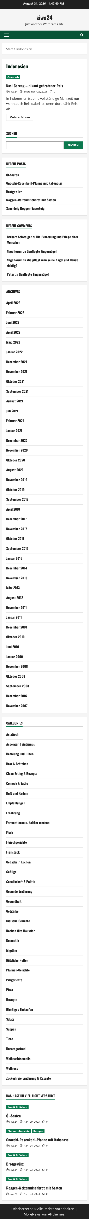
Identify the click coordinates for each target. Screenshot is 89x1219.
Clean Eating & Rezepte (21, 773)
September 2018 (17, 499)
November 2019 (16, 479)
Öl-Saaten (12, 174)
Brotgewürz (14, 191)
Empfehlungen (15, 802)
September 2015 (17, 548)
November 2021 (16, 371)
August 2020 (15, 469)
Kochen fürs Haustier (20, 930)
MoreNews (32, 1214)
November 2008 (17, 666)
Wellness (12, 1068)
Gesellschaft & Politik (20, 881)
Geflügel (11, 871)
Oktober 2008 (15, 676)
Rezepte (11, 999)
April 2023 (13, 302)
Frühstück (13, 852)
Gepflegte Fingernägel (42, 251)
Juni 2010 (12, 646)
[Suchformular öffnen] (81, 35)
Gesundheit (14, 901)
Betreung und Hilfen (20, 753)
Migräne (11, 950)
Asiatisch (13, 77)
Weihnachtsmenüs (18, 1058)
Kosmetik (12, 940)
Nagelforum (14, 251)
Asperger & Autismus (20, 744)
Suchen (11, 133)
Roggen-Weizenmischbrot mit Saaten (31, 199)
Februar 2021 (15, 420)
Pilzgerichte (14, 979)
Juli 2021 (12, 410)
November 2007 (17, 705)
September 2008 (17, 685)
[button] (6, 35)
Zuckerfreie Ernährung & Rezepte (28, 1078)
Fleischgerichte (16, 842)
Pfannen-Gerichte (18, 970)
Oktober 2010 (15, 636)
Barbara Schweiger (19, 236)
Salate (10, 1019)
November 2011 (16, 607)
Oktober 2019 (15, 489)
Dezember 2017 (16, 518)
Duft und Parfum (17, 793)
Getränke (12, 911)
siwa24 (44, 17)
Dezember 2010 (16, 627)
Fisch (9, 832)
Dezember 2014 (16, 568)
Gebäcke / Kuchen (18, 862)
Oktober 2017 (15, 538)
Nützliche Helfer (17, 960)
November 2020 (17, 450)
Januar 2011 (14, 617)
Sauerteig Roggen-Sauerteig (25, 208)
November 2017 (16, 528)
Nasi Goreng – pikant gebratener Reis (34, 85)
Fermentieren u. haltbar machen (27, 822)
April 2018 (13, 509)
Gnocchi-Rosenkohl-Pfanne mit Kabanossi (34, 183)
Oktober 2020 (15, 460)
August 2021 (14, 400)
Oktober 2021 (15, 381)
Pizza (9, 989)
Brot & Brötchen (17, 763)
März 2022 (13, 342)
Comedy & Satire (17, 783)
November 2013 (16, 577)
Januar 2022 (14, 351)
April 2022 (13, 332)
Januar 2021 (14, 430)
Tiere (9, 1038)
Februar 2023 (15, 312)
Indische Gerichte (18, 920)
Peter (10, 274)
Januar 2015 (14, 558)
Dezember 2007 (16, 695)
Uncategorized (15, 1048)
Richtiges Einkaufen (19, 1009)
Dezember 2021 (16, 361)
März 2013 (13, 587)
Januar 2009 (14, 656)
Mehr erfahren (21, 118)
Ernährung (13, 812)
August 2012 (14, 597)
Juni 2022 (12, 322)
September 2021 (17, 391)
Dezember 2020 (17, 440)
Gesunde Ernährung (19, 891)
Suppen (11, 1029)
